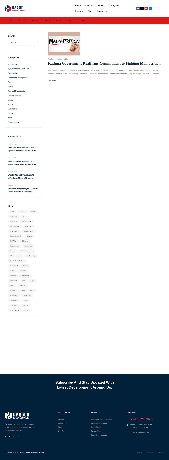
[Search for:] (21, 42)
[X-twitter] (142, 8)
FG (11, 256)
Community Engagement (17, 78)
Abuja (12, 211)
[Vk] (18, 436)
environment (28, 246)
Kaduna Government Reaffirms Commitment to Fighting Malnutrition (104, 63)
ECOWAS (13, 241)
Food (19, 256)
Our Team (62, 431)
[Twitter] (9, 436)
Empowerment (14, 246)
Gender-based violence (17, 261)
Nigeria (22, 290)
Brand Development (99, 423)
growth (25, 266)
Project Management (99, 431)
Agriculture (13, 216)
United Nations (14, 310)
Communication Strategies (101, 419)
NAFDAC (23, 285)
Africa (33, 211)
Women (27, 310)
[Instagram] (13, 436)
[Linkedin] (150, 8)
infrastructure (25, 276)
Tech (10, 118)
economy (29, 236)
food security (31, 256)
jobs (23, 280)
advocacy (22, 211)
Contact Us (62, 423)
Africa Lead (12, 64)
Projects (115, 6)
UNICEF (25, 305)
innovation (13, 280)
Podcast (11, 104)
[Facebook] (138, 8)
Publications (12, 109)
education (25, 241)
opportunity (14, 295)
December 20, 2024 (62, 59)
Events (10, 82)
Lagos (32, 280)
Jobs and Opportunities (17, 91)
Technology (13, 305)
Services (102, 6)
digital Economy (29, 231)
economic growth (15, 236)
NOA (32, 290)
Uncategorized (13, 122)
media (12, 285)
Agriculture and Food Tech (18, 69)
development (14, 231)
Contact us (102, 11)
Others (10, 100)
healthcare (23, 271)
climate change (15, 226)
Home (78, 6)
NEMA (12, 290)
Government (14, 266)
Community (28, 226)
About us (88, 6)
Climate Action (26, 221)
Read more (52, 80)
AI (23, 216)
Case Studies (13, 73)
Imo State (13, 276)
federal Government (27, 251)
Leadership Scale (14, 95)
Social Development (99, 435)
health (10, 87)
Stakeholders (27, 295)
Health (12, 271)
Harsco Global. (24, 452)
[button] (89, 6)
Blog (90, 11)
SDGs (10, 113)
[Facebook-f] (5, 436)
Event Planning (97, 427)
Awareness (13, 221)
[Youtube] (146, 8)
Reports (79, 11)
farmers (12, 251)
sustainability (14, 300)
